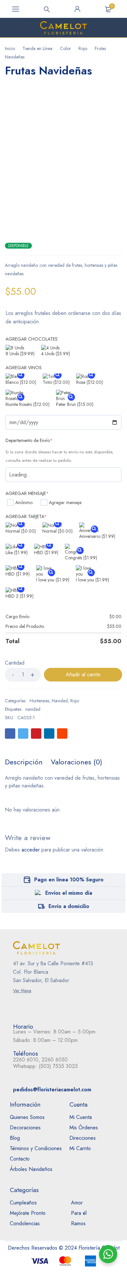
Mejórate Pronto (28, 1213)
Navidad (60, 700)
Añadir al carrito (83, 674)
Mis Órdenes (83, 1127)
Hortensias (39, 700)
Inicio (10, 48)
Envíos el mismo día (68, 893)
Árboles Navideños (31, 1169)
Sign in (77, 9)
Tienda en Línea (37, 48)
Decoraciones (25, 1127)
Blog (15, 1138)
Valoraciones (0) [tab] (76, 762)
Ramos (78, 1223)
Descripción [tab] (24, 762)
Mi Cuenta (80, 1117)
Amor (77, 1202)
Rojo (82, 48)
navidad (32, 709)
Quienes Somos (27, 1117)
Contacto (20, 1159)
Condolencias (25, 1223)
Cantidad (14, 663)
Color (65, 48)
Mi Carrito (80, 1148)
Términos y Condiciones (36, 1148)
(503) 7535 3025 (58, 1066)
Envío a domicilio (69, 906)
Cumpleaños (23, 1202)
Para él (79, 1213)
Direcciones (82, 1138)
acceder (30, 849)
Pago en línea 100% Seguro (69, 879)
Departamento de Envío (29, 440)
